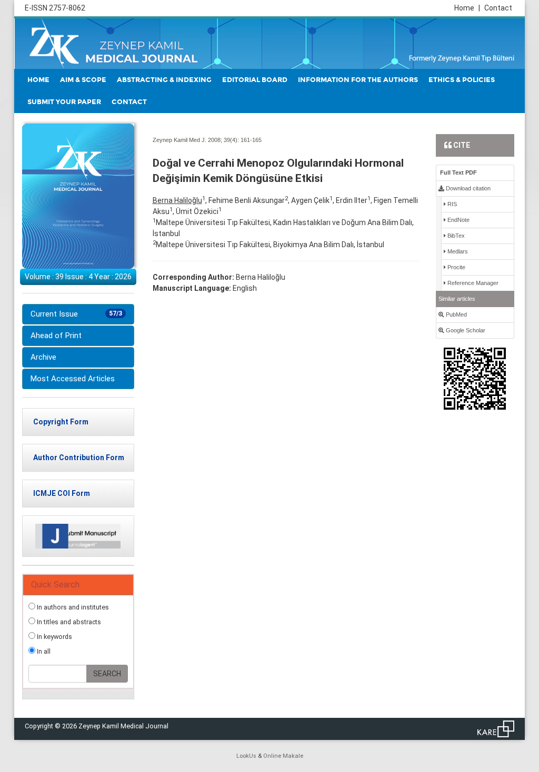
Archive (43, 357)
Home (467, 8)
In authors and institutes (72, 607)
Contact (498, 8)
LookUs (246, 756)
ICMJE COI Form (61, 493)
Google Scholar (464, 330)
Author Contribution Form (78, 457)
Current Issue (76, 314)
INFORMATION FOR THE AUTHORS (358, 80)
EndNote (458, 220)
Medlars (457, 251)
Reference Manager (472, 283)
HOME (38, 80)
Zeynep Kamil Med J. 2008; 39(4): (196, 140)
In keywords (53, 637)
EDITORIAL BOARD (254, 80)
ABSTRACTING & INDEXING (164, 80)
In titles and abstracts (68, 622)
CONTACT (129, 102)
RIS (451, 204)
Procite (455, 267)
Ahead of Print (56, 335)
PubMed (455, 314)
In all (43, 651)
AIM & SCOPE (83, 80)
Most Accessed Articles (73, 378)
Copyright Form (60, 422)
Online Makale (283, 756)
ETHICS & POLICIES (461, 80)
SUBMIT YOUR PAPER (64, 102)
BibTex (455, 235)
